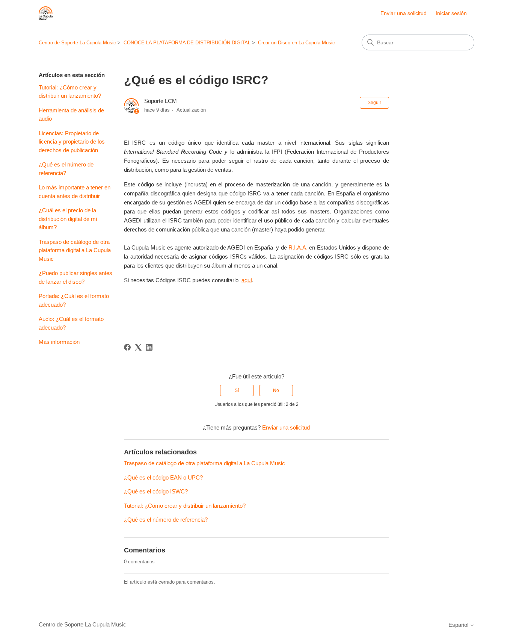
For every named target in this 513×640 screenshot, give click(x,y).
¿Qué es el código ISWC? (156, 491)
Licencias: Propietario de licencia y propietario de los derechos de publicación (72, 141)
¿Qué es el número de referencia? (66, 168)
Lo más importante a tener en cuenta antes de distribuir (74, 191)
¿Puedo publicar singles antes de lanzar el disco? (75, 277)
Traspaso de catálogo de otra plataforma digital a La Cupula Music (75, 250)
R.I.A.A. (298, 247)
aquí (246, 280)
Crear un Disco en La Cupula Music (296, 42)
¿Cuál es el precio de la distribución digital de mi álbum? (68, 218)
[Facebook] (127, 347)
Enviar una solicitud (403, 13)
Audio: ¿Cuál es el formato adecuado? (71, 323)
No (276, 390)
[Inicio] (46, 13)
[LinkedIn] (149, 347)
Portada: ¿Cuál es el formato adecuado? (74, 300)
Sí (237, 390)
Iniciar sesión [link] (451, 13)
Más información (59, 342)
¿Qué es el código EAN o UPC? (163, 477)
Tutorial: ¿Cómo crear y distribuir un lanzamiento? (70, 91)
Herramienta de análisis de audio (71, 114)
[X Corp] (138, 347)
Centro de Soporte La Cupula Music (77, 42)
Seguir (374, 102)
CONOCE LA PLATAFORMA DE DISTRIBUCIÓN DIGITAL (187, 42)
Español (459, 625)
